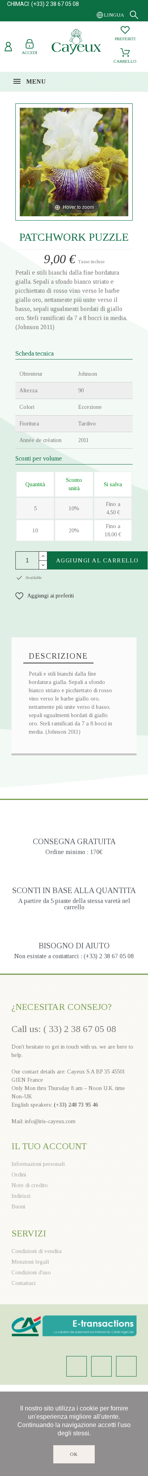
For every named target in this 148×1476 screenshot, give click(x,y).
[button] (44, 596)
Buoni (18, 1206)
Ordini (18, 1174)
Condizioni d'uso (31, 1272)
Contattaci (23, 1283)
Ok (74, 1454)
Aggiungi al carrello (97, 560)
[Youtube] (126, 1366)
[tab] (58, 656)
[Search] (134, 15)
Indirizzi (20, 1196)
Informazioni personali (38, 1164)
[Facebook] (101, 1366)
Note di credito (29, 1185)
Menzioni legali (30, 1262)
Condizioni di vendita (36, 1251)
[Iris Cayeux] (76, 42)
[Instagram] (76, 1366)
